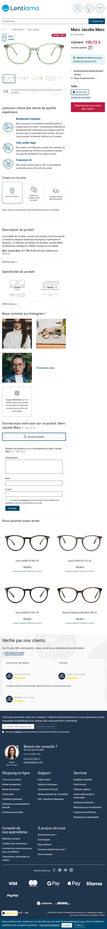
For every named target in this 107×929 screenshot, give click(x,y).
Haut (26, 912)
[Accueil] (3, 29)
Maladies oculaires (11, 838)
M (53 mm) (81, 92)
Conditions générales (12, 799)
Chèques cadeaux (81, 789)
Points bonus (79, 784)
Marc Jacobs (33, 29)
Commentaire (12, 457)
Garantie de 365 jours (48, 789)
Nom (8, 478)
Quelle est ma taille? (81, 97)
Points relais (8, 794)
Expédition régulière (82, 779)
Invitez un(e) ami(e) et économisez (83, 796)
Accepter (67, 925)
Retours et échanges (47, 784)
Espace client (44, 779)
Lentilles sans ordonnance (14, 843)
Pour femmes (18, 29)
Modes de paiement (11, 784)
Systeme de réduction (83, 802)
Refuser (79, 925)
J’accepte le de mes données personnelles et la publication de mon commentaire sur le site (32, 501)
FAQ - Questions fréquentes (51, 799)
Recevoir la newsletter (45, 726)
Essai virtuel (11, 37)
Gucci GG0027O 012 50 (79, 561)
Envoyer (12, 508)
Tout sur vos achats (11, 779)
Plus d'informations (49, 925)
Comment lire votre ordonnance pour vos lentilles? (17, 850)
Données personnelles (12, 812)
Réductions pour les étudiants (87, 807)
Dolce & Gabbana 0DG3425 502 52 (80, 612)
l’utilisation (18, 731)
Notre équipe (44, 839)
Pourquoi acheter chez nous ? (52, 849)
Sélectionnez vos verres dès (88, 107)
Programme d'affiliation (84, 812)
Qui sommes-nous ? (47, 834)
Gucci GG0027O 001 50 (27, 612)
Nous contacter (45, 854)
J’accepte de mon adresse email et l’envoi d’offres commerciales (37, 731)
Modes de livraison (11, 789)
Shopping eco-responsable (86, 817)
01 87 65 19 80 (30, 759)
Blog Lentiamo (45, 844)
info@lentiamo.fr (31, 762)
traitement (24, 500)
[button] (9, 78)
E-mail (8, 489)
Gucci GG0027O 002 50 (27, 561)
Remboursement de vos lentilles (53, 794)
